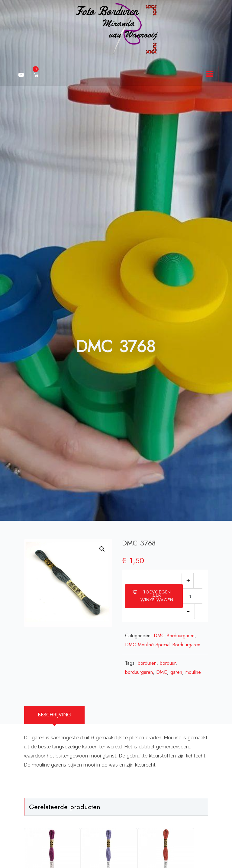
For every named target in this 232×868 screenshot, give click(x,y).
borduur (168, 663)
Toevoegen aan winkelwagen (156, 596)
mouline (193, 672)
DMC (161, 672)
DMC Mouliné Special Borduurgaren (162, 644)
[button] (102, 549)
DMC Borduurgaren (174, 635)
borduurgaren (139, 672)
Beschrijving (54, 714)
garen (176, 672)
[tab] (54, 715)
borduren (147, 663)
